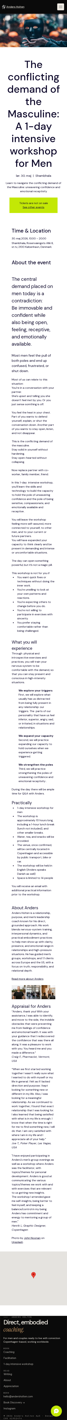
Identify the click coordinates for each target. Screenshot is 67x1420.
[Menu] (60, 7)
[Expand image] (19, 992)
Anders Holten (15, 7)
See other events (33, 207)
